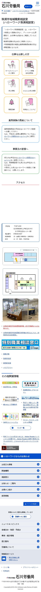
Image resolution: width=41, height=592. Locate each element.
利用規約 (6, 571)
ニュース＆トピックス (10, 524)
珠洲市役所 (7, 358)
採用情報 (5, 496)
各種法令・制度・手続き (11, 530)
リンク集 (6, 567)
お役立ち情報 (7, 464)
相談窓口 (5, 477)
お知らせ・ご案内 (9, 483)
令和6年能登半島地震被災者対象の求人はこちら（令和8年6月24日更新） (21, 334)
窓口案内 (5, 541)
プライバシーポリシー (30, 567)
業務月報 (6, 354)
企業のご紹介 (7, 490)
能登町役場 (7, 363)
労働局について (8, 547)
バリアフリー (7, 367)
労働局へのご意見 (21, 516)
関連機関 (5, 471)
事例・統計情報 (8, 536)
